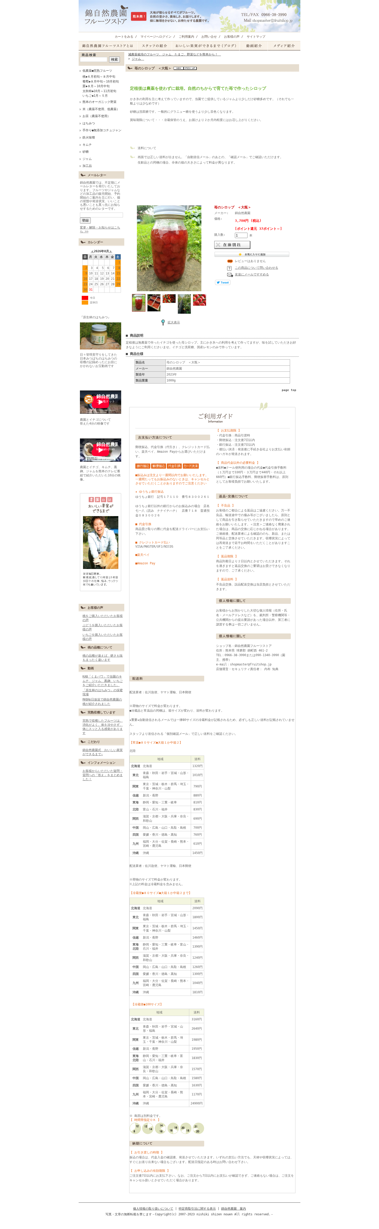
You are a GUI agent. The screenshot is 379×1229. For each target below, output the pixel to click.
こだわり (94, 742)
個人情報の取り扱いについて (153, 1208)
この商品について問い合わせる (256, 268)
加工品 (87, 166)
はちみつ (89, 123)
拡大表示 (174, 322)
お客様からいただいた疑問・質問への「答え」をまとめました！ (103, 775)
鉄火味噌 (89, 137)
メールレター (97, 175)
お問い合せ (209, 36)
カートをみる (124, 36)
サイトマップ (256, 36)
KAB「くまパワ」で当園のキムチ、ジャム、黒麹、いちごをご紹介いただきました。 (103, 681)
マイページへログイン (156, 36)
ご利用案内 (186, 36)
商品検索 (89, 55)
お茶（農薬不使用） (96, 116)
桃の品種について (100, 647)
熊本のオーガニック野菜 (100, 102)
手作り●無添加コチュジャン (102, 130)
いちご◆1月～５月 (95, 95)
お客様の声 (232, 36)
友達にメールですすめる (252, 274)
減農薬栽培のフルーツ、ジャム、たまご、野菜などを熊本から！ (174, 54)
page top (289, 390)
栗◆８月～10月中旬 (96, 86)
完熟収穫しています (102, 712)
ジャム (89, 159)
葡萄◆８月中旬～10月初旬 (101, 81)
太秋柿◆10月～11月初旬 (99, 91)
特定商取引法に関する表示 (197, 1208)
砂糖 (86, 151)
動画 (91, 668)
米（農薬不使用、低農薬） (101, 109)
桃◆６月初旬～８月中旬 (99, 76)
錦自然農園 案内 (233, 1208)
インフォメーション (102, 762)
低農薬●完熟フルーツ (97, 70)
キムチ (87, 144)
